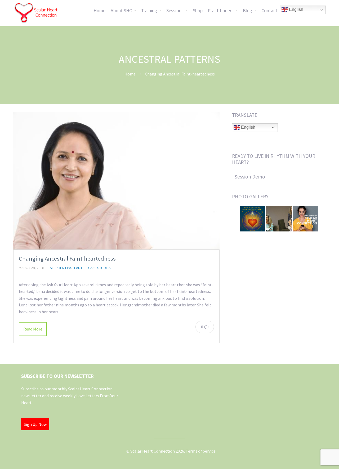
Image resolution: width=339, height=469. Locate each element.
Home (99, 11)
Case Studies (99, 267)
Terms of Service (201, 451)
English (295, 9)
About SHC (121, 11)
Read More (32, 329)
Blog (247, 11)
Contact (269, 11)
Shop (198, 11)
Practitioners (221, 11)
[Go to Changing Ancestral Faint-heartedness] (116, 180)
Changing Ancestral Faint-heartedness (67, 258)
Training (149, 11)
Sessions (175, 11)
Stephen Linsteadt (66, 267)
